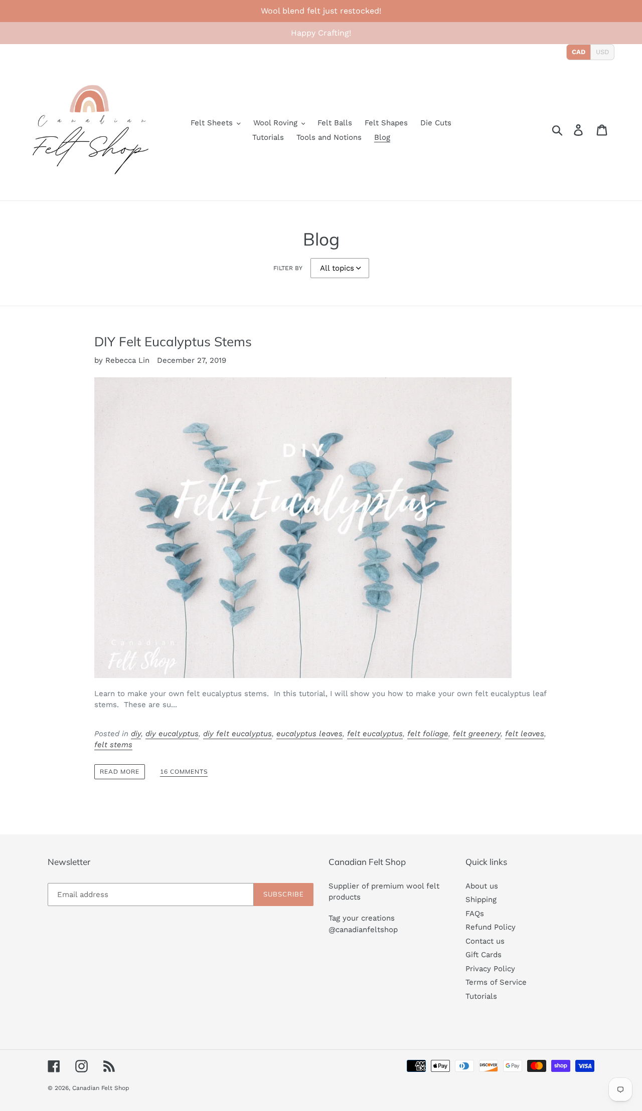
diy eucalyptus (172, 733)
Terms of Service (496, 982)
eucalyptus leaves (309, 733)
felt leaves (524, 733)
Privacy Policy (490, 968)
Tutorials (481, 996)
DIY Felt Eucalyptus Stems (173, 341)
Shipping (481, 899)
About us (481, 886)
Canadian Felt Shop (100, 1087)
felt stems (113, 744)
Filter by (287, 268)
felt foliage (427, 733)
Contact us (485, 941)
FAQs (474, 913)
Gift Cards (483, 954)
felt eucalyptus (375, 733)
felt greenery (477, 733)
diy (136, 733)
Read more (119, 771)
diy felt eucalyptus (237, 733)
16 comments (184, 771)
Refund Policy (490, 927)
